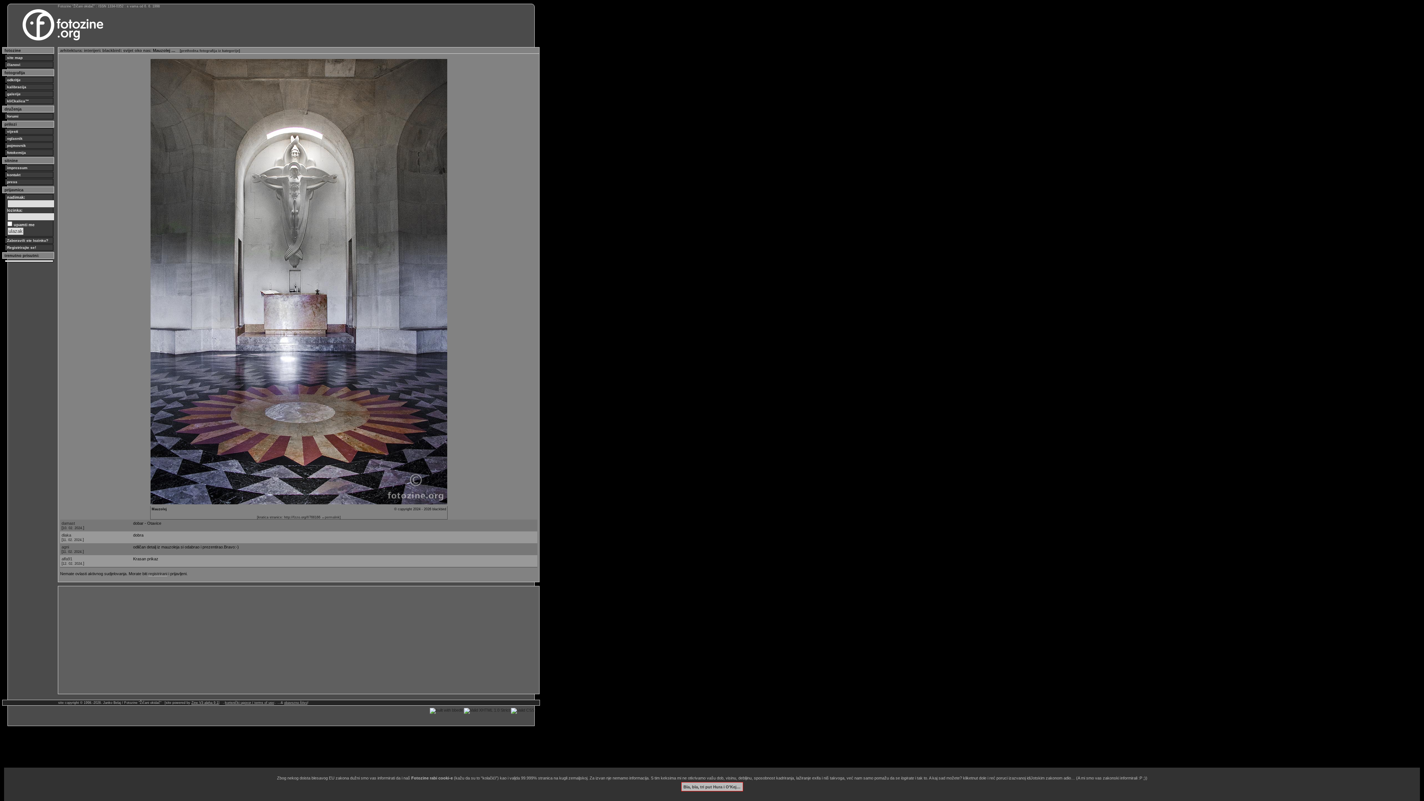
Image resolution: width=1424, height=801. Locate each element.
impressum (17, 168)
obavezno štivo (295, 703)
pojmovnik (16, 146)
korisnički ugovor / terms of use (249, 703)
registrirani (157, 573)
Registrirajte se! (21, 247)
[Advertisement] (282, 640)
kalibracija (16, 87)
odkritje (14, 80)
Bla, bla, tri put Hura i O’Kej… (712, 786)
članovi (13, 65)
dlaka (66, 535)
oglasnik (15, 138)
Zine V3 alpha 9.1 (204, 703)
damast (68, 523)
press (12, 182)
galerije (14, 94)
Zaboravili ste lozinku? (27, 240)
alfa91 (67, 559)
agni (65, 547)
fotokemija (16, 153)
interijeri (92, 50)
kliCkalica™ (18, 101)
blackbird (111, 50)
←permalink (331, 517)
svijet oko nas (136, 50)
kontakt (13, 175)
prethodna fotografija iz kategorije (210, 51)
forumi (13, 116)
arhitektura (70, 50)
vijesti (12, 131)
